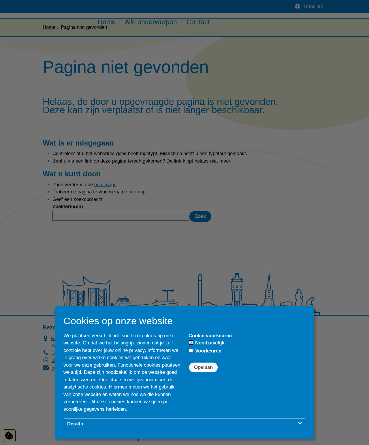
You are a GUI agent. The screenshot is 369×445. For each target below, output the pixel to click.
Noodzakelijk (209, 343)
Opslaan (203, 367)
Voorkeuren (207, 351)
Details (75, 424)
